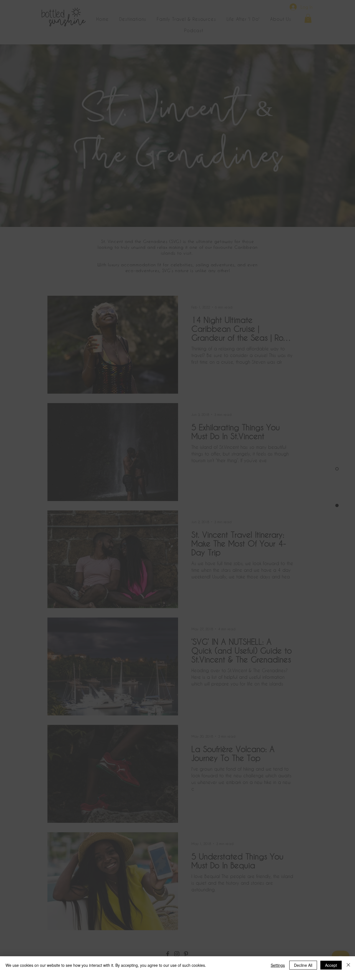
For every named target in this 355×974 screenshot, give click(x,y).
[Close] (348, 965)
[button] (304, 901)
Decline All (303, 965)
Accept (331, 965)
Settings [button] (278, 965)
